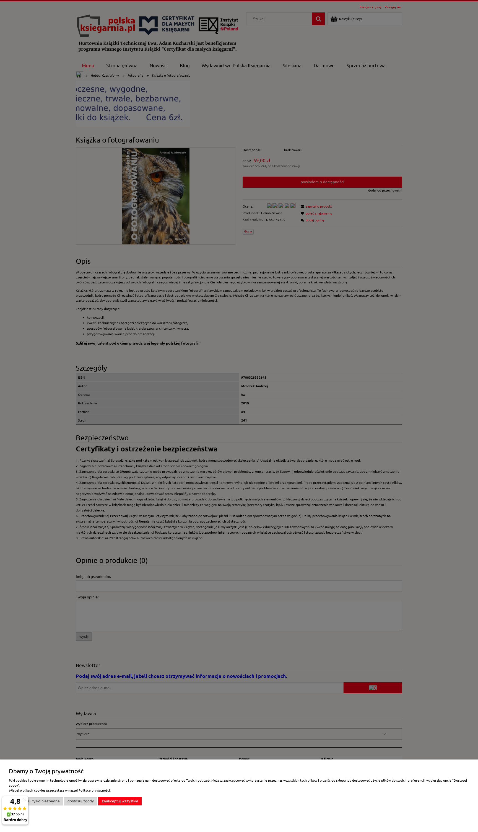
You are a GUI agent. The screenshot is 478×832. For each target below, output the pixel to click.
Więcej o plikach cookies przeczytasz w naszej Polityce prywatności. (60, 790)
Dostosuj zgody (80, 801)
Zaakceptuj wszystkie (120, 801)
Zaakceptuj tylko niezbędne (36, 801)
